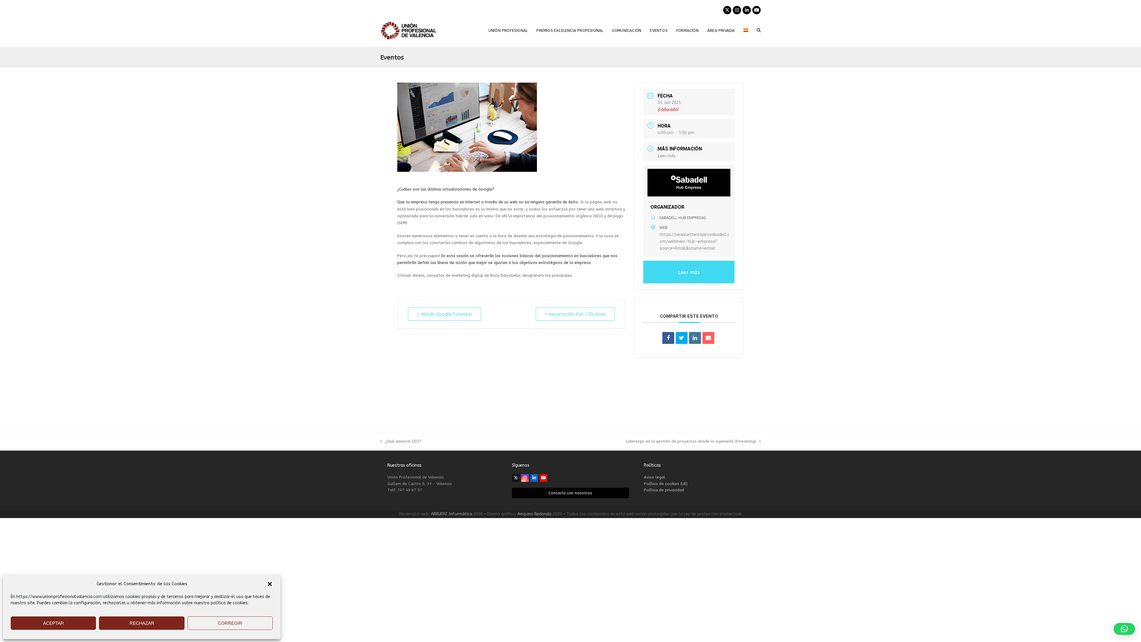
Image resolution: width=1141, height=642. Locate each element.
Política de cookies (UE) (666, 484)
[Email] (708, 338)
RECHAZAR (142, 623)
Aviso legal (654, 477)
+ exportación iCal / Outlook (575, 314)
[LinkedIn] (695, 338)
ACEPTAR (53, 623)
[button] (270, 584)
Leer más (667, 155)
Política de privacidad (664, 490)
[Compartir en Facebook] (668, 338)
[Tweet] (682, 338)
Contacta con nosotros (570, 493)
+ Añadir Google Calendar (444, 314)
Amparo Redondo (534, 514)
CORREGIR (230, 623)
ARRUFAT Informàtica (451, 514)
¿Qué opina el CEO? (400, 441)
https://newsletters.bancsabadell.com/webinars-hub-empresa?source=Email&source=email (694, 241)
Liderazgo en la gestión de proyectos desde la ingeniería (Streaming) (691, 441)
